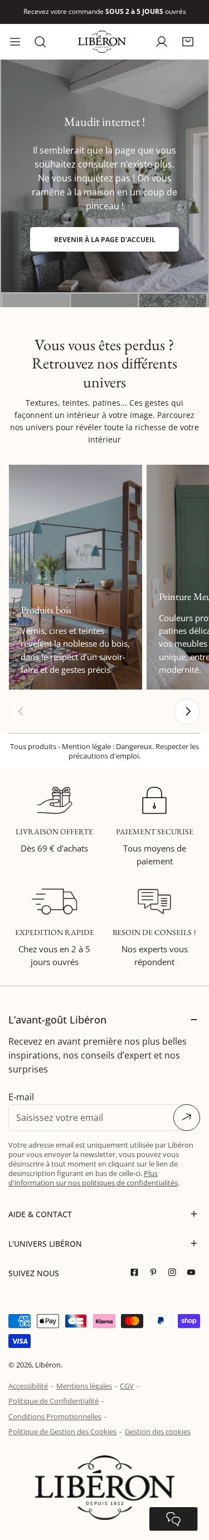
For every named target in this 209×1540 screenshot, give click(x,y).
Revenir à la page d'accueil (104, 239)
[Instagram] (175, 1273)
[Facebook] (137, 1273)
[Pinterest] (156, 1273)
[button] (187, 41)
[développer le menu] (15, 42)
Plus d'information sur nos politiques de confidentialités (93, 1178)
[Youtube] (194, 1273)
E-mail (21, 1097)
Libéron (48, 1365)
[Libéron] (102, 42)
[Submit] (187, 1117)
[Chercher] (40, 42)
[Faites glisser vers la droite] (187, 711)
